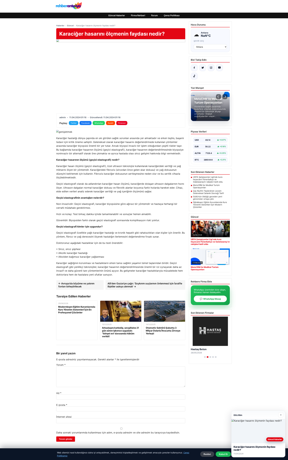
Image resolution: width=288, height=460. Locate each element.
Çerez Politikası (172, 15)
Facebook (85, 123)
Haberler (60, 25)
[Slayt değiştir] (205, 357)
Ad (58, 393)
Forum (154, 15)
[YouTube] (219, 67)
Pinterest (122, 123)
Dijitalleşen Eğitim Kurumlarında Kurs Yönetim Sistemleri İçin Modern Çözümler (210, 204)
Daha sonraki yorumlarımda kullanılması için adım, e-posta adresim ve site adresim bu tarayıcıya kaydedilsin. (118, 432)
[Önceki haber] (218, 96)
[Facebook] (194, 67)
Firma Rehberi (138, 15)
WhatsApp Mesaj (210, 299)
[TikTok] (194, 76)
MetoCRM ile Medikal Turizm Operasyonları (206, 186)
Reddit (110, 123)
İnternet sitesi (64, 416)
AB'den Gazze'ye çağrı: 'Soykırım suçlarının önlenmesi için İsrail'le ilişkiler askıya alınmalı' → (145, 285)
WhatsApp (98, 123)
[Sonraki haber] (224, 96)
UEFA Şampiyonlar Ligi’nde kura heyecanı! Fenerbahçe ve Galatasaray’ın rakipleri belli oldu (208, 179)
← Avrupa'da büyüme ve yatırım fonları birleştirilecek (76, 285)
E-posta (61, 404)
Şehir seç (199, 41)
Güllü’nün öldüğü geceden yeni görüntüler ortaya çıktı (207, 197)
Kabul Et (223, 454)
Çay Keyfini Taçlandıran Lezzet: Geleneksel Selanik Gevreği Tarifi (208, 192)
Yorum (61, 364)
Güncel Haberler (116, 15)
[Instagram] (211, 67)
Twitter (73, 123)
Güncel (70, 25)
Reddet (207, 454)
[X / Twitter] (202, 67)
